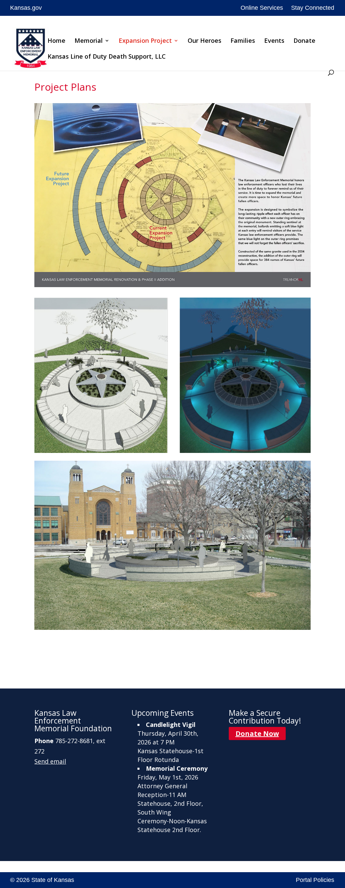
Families (242, 41)
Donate (304, 41)
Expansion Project (145, 41)
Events (274, 41)
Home (56, 41)
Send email (50, 761)
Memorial (88, 41)
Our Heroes (204, 41)
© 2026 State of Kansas (42, 880)
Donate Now (257, 733)
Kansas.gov (26, 7)
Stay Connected (312, 7)
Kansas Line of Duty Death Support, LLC (107, 57)
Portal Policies (315, 880)
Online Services (262, 7)
